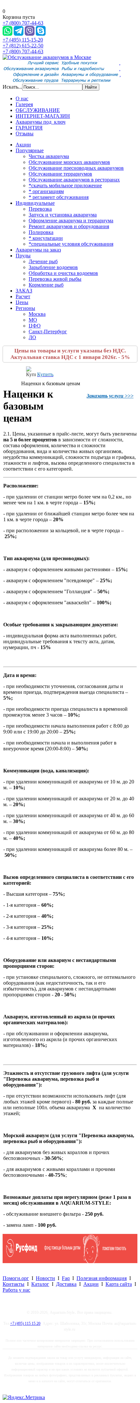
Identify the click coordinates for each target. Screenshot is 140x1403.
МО (33, 320)
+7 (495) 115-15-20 (23, 40)
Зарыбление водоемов (53, 267)
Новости (45, 1278)
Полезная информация (102, 1278)
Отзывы (25, 133)
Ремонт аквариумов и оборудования (69, 226)
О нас (22, 98)
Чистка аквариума (49, 156)
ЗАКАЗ (24, 290)
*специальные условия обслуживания (71, 244)
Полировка (41, 232)
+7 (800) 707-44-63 (23, 23)
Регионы (25, 308)
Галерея (24, 104)
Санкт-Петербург (48, 331)
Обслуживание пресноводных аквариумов (76, 168)
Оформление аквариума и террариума (71, 220)
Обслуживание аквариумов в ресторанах (74, 179)
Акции (23, 144)
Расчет (23, 296)
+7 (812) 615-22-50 (23, 45)
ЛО (32, 337)
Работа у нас (16, 1290)
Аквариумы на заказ (38, 249)
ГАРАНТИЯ (29, 127)
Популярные (30, 150)
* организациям (46, 191)
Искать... (12, 87)
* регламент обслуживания (59, 197)
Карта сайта (118, 1284)
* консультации (46, 238)
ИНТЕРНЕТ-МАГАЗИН (43, 116)
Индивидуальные (35, 203)
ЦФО (35, 325)
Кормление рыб (46, 285)
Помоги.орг (16, 1278)
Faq (66, 1278)
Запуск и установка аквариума (63, 214)
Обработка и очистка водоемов (63, 273)
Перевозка (40, 209)
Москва (37, 314)
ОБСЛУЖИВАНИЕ (38, 110)
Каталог (40, 1284)
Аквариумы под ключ (40, 122)
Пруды (23, 255)
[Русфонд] (70, 1261)
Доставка (66, 1284)
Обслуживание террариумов (60, 174)
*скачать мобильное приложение (65, 185)
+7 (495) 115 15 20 (25, 1323)
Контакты (13, 1284)
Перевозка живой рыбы (55, 279)
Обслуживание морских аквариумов (69, 162)
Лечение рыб (43, 261)
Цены (22, 302)
